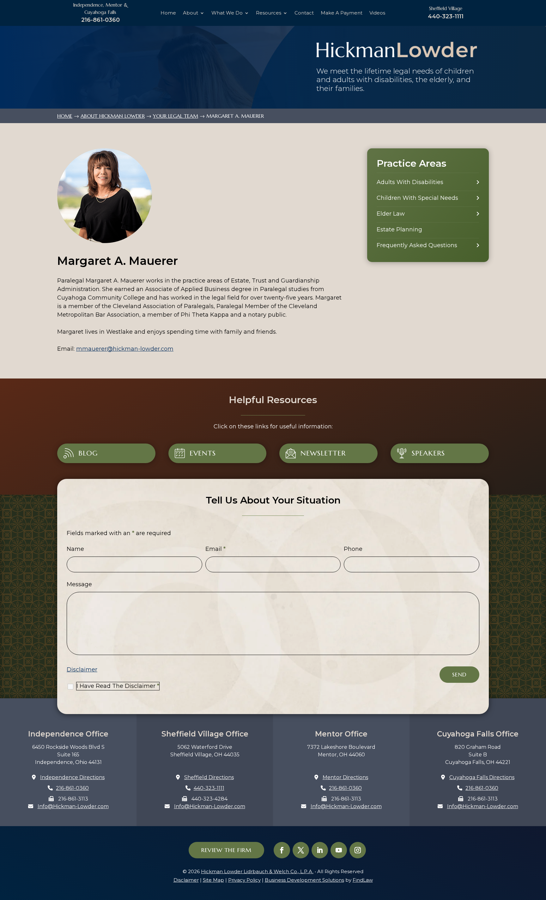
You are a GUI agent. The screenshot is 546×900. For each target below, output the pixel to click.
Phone (353, 548)
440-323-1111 (446, 16)
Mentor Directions (345, 777)
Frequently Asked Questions (417, 245)
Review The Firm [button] (226, 850)
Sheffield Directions (209, 777)
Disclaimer (82, 669)
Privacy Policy (244, 880)
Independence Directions (72, 777)
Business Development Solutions (304, 880)
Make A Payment (341, 13)
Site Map (213, 880)
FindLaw (363, 880)
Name (75, 548)
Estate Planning (399, 229)
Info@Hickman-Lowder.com (73, 806)
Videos (377, 13)
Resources (268, 13)
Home (168, 13)
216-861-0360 (100, 19)
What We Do (227, 13)
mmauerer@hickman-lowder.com (124, 348)
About (190, 13)
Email (215, 548)
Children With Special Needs (417, 197)
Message (79, 584)
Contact (304, 13)
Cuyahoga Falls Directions (481, 777)
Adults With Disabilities (410, 182)
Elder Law (391, 213)
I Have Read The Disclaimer (117, 685)
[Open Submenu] (477, 182)
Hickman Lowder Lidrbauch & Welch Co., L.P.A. (257, 871)
